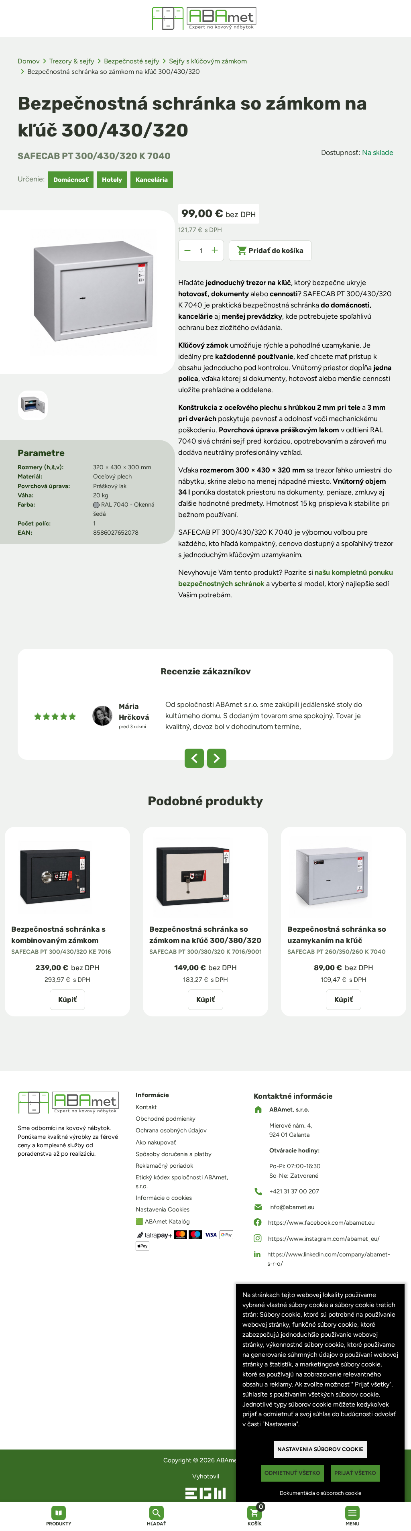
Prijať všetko (355, 1473)
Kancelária (152, 179)
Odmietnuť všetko (292, 1473)
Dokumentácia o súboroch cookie (320, 1493)
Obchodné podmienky (165, 1118)
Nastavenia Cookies (162, 1209)
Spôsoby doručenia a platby (174, 1154)
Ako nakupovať (156, 1142)
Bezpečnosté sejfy (131, 61)
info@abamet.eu (291, 1207)
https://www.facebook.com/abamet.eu (321, 1222)
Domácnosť (70, 179)
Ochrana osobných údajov (171, 1130)
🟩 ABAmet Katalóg (163, 1221)
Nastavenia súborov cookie (320, 1449)
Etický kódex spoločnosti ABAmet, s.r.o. (182, 1181)
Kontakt (146, 1107)
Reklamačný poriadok (164, 1165)
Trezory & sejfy (71, 61)
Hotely (112, 179)
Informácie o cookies (164, 1197)
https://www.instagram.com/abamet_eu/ (324, 1238)
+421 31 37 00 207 (294, 1191)
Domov (29, 61)
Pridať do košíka (275, 250)
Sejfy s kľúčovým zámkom (208, 61)
